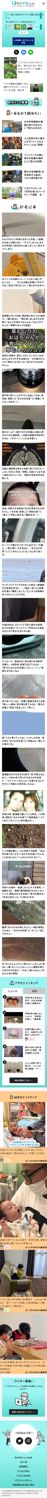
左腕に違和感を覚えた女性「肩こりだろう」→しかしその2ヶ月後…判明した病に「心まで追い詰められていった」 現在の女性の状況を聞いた (23, 473)
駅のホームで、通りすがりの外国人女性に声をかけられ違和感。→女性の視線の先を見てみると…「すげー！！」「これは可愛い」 (23, 435)
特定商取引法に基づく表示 (23, 1484)
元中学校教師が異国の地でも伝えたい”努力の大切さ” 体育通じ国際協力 (34, 126)
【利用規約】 (23, 1466)
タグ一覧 (23, 1462)
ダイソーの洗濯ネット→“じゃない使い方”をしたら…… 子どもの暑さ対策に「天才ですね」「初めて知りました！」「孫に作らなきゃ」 (23, 282)
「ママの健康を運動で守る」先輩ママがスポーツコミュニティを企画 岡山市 (16, 87)
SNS (34, 991)
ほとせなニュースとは (23, 1457)
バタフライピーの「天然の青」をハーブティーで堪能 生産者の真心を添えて (34, 193)
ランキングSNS (23, 1471)
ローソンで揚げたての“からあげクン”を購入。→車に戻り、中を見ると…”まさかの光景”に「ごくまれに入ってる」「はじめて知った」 (22, 549)
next (41, 16)
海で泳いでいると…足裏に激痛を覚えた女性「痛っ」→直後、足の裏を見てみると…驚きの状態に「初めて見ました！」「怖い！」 (23, 704)
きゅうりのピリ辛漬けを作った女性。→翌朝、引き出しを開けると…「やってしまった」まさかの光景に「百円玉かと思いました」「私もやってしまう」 (23, 244)
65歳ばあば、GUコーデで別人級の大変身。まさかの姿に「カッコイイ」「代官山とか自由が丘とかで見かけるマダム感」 (23, 628)
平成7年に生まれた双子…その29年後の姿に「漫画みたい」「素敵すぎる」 (34, 1002)
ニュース (12, 991)
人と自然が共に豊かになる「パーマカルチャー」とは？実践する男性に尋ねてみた (34, 143)
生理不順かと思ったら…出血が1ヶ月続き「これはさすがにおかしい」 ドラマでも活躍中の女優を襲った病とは (33, 1036)
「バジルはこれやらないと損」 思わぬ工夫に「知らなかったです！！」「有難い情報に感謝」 (30, 67)
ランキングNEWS (24, 1475)
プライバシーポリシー (23, 1480)
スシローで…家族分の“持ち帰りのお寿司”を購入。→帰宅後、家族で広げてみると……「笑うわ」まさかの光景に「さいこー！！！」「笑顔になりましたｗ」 (23, 666)
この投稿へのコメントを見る (23, 41)
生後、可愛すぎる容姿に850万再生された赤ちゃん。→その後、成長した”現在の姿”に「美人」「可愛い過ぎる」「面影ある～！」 (23, 511)
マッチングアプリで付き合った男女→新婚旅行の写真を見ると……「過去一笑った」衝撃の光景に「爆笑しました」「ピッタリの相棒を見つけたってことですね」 (23, 589)
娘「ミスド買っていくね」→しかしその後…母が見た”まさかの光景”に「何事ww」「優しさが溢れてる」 (23, 741)
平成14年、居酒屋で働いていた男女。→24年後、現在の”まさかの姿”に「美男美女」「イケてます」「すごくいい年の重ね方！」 (23, 817)
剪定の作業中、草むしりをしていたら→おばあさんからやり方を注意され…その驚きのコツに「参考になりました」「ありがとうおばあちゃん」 (23, 360)
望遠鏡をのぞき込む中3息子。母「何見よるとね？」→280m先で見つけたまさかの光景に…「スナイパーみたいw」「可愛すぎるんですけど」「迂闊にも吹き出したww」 (23, 779)
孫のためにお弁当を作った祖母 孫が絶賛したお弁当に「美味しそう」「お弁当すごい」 (33, 1053)
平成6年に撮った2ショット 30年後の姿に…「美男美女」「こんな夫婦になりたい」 (33, 1019)
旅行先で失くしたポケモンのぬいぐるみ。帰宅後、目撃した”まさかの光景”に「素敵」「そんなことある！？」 (23, 398)
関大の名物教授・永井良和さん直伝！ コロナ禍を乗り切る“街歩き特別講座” (34, 176)
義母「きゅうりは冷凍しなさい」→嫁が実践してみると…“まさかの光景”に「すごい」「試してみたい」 (23, 930)
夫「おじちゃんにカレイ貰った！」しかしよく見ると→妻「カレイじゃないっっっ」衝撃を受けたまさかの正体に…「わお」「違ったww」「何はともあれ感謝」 (23, 968)
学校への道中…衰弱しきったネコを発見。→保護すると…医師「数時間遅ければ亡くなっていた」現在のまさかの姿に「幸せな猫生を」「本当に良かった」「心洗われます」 (23, 892)
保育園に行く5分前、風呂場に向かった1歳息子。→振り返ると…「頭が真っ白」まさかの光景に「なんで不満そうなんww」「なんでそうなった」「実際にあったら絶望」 (23, 320)
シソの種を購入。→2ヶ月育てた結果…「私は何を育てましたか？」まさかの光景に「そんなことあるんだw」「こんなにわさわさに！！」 (23, 854)
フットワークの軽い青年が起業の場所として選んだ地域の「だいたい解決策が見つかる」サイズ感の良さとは (34, 162)
